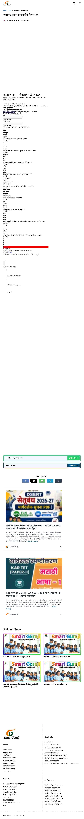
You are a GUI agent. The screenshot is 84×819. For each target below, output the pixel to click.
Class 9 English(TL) (9, 795)
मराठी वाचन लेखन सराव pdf (53, 747)
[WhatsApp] (42, 481)
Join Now (74, 458)
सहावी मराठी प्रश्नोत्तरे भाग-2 (53, 793)
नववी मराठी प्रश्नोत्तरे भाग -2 (53, 801)
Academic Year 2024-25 (11, 803)
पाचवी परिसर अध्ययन (9, 758)
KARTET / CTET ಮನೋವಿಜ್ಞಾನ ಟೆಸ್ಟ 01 (16, 657)
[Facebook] (25, 481)
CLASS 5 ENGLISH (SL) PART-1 (15, 784)
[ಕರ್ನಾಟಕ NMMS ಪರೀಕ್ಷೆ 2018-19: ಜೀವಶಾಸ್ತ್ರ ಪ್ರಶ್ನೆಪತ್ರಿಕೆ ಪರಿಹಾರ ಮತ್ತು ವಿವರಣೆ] (21, 671)
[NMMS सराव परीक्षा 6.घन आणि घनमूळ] (62, 671)
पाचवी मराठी (7, 755)
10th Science (7, 797)
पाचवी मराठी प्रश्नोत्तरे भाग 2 (53, 790)
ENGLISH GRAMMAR (53, 745)
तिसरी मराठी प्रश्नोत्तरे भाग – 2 (54, 785)
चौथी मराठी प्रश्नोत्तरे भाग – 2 (53, 788)
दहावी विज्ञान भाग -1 (9, 760)
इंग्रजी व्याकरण (7, 750)
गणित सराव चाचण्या (9, 766)
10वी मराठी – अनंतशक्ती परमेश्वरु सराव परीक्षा (57, 657)
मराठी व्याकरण (49, 742)
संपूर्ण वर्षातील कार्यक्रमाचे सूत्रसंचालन (56, 758)
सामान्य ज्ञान (6, 771)
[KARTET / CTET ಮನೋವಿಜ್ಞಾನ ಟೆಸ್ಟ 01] (21, 644)
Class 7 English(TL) (9, 789)
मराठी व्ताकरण (7, 752)
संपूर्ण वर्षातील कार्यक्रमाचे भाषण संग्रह (56, 755)
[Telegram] (50, 481)
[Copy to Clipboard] (58, 481)
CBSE (5, 805)
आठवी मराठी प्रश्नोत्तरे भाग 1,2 (54, 799)
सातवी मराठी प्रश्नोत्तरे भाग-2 (53, 796)
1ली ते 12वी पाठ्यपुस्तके (52, 761)
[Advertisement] (42, 40)
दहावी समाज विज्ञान (9, 768)
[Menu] (79, 3)
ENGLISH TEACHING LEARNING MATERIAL (62, 763)
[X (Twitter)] (33, 481)
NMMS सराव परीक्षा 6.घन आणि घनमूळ (55, 684)
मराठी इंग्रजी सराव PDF (52, 753)
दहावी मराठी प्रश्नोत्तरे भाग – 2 (53, 804)
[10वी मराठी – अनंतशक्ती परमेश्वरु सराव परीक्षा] (62, 644)
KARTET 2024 (8, 800)
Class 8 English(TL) (9, 792)
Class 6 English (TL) (10, 786)
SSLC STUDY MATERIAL (54, 750)
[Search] (74, 3)
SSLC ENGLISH (9, 763)
